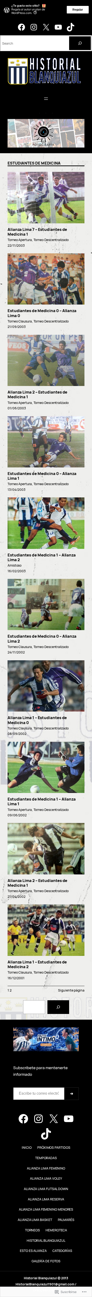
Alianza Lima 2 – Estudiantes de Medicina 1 (37, 394)
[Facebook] (21, 27)
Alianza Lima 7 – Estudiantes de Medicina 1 (37, 232)
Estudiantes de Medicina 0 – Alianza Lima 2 (42, 639)
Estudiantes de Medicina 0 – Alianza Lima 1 (42, 476)
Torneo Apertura (20, 239)
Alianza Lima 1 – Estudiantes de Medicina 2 (37, 964)
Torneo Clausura (20, 321)
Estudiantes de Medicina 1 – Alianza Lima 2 (42, 557)
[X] (46, 27)
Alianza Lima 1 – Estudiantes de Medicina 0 (37, 720)
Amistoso (14, 565)
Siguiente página (71, 990)
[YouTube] (58, 27)
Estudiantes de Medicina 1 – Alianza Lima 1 (42, 801)
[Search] (80, 43)
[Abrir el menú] (46, 99)
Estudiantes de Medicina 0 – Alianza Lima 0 (42, 313)
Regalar (77, 9)
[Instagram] (33, 27)
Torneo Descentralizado (51, 239)
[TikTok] (70, 27)
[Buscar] (58, 1007)
